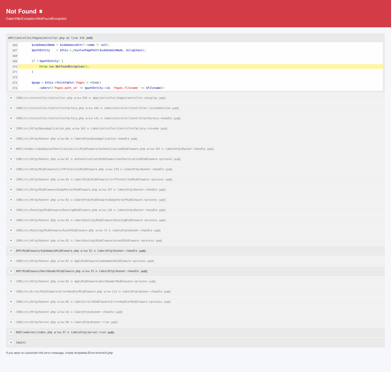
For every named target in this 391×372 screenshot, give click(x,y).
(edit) (89, 38)
